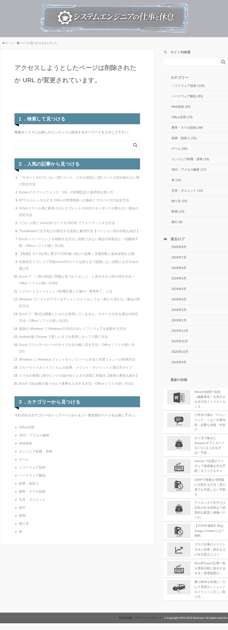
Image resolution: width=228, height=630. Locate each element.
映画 (22, 515)
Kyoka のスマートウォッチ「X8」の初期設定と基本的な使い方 (66, 192)
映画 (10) (177, 211)
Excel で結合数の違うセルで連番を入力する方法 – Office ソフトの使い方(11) (76, 383)
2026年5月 (179, 278)
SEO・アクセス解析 (34, 435)
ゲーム (24, 459)
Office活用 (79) (182, 117)
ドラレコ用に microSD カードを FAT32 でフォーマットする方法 (67, 223)
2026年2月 (179, 309)
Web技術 (25, 443)
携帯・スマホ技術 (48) (187, 127)
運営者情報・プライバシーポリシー (140, 618)
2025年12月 (179, 330)
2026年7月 (179, 257)
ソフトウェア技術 (32, 467)
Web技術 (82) (181, 106)
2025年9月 (179, 362)
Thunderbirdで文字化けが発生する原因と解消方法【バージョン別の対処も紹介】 (79, 231)
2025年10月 (179, 351)
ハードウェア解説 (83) (187, 96)
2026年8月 (179, 246)
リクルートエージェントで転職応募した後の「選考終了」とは (65, 291)
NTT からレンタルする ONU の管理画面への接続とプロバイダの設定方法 (74, 200)
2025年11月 (179, 341)
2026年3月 (179, 299)
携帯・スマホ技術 (32, 491)
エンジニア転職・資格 (35, 451)
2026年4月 (179, 288)
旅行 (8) (177, 221)
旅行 (22, 507)
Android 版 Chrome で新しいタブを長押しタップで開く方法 (63, 337)
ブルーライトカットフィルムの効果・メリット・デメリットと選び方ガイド (75, 367)
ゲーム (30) (179, 148)
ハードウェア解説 (32, 475)
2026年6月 (179, 267)
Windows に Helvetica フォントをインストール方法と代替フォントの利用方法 (77, 359)
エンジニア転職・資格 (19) (190, 159)
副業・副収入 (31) (184, 138)
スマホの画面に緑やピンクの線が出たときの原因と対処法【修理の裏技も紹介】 (79, 375)
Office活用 (26, 427)
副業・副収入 (29, 483)
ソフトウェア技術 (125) (188, 85)
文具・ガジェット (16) (187, 190)
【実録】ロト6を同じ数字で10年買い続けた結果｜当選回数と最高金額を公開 (76, 254)
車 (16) (176, 180)
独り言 (24, 523)
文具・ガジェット (32, 499)
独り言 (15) (179, 200)
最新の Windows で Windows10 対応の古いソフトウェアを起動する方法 (72, 328)
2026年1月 (179, 320)
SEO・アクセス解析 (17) (188, 169)
